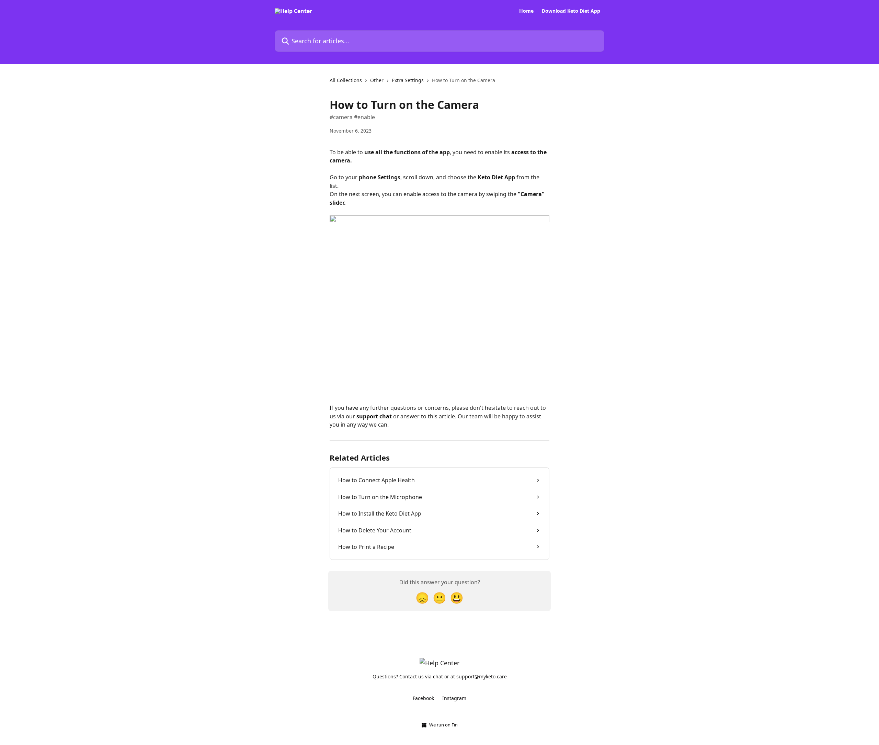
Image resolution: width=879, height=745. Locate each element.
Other (377, 80)
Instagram (454, 698)
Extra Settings (408, 80)
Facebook (423, 698)
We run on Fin (443, 725)
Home (526, 11)
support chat (374, 416)
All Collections (346, 80)
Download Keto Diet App (571, 11)
